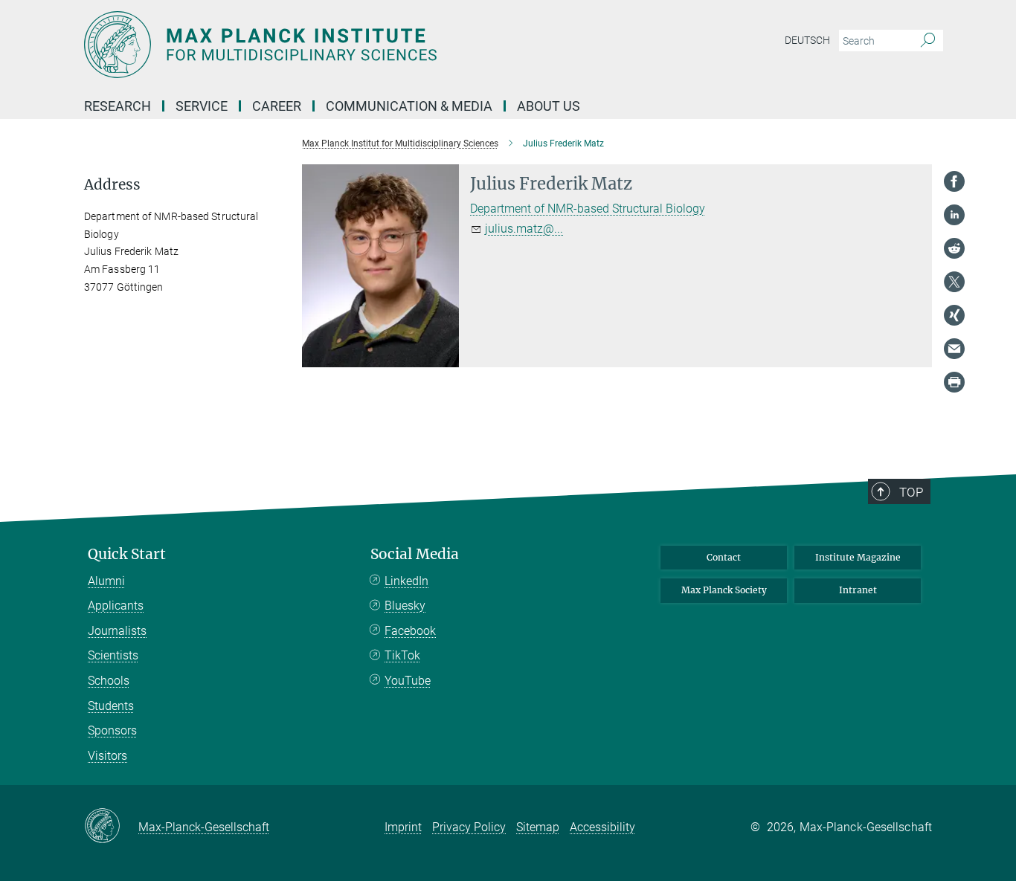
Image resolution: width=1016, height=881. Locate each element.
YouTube (408, 681)
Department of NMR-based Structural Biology (587, 208)
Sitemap (537, 827)
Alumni (106, 581)
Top (911, 492)
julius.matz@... (524, 229)
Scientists (113, 655)
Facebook (410, 631)
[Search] (928, 40)
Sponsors (112, 730)
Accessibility (602, 827)
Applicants (116, 605)
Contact (724, 557)
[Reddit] (954, 248)
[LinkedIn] (954, 215)
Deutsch (807, 40)
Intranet (858, 590)
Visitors (107, 756)
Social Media (414, 554)
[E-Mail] (954, 349)
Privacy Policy (469, 827)
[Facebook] (954, 181)
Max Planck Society (724, 590)
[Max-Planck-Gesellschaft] (111, 827)
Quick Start (127, 554)
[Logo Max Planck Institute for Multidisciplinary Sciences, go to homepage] (363, 44)
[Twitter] (954, 282)
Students (111, 706)
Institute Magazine (858, 557)
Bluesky (405, 605)
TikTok (402, 655)
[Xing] (954, 315)
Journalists (117, 631)
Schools (108, 681)
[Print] (954, 382)
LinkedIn (406, 581)
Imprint (403, 827)
